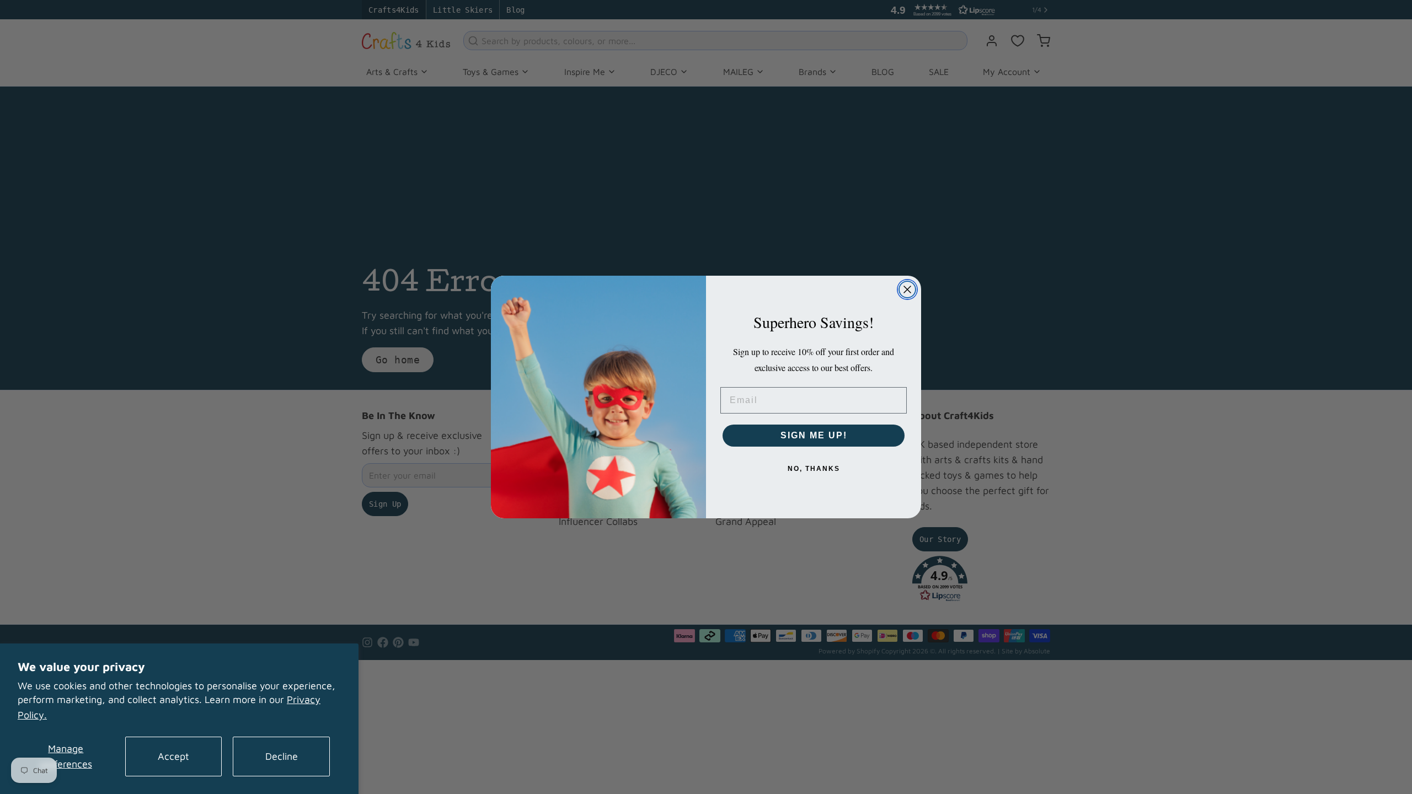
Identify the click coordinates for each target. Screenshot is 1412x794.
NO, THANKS (814, 469)
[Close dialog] (907, 289)
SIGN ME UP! (813, 435)
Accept (173, 756)
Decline (281, 756)
